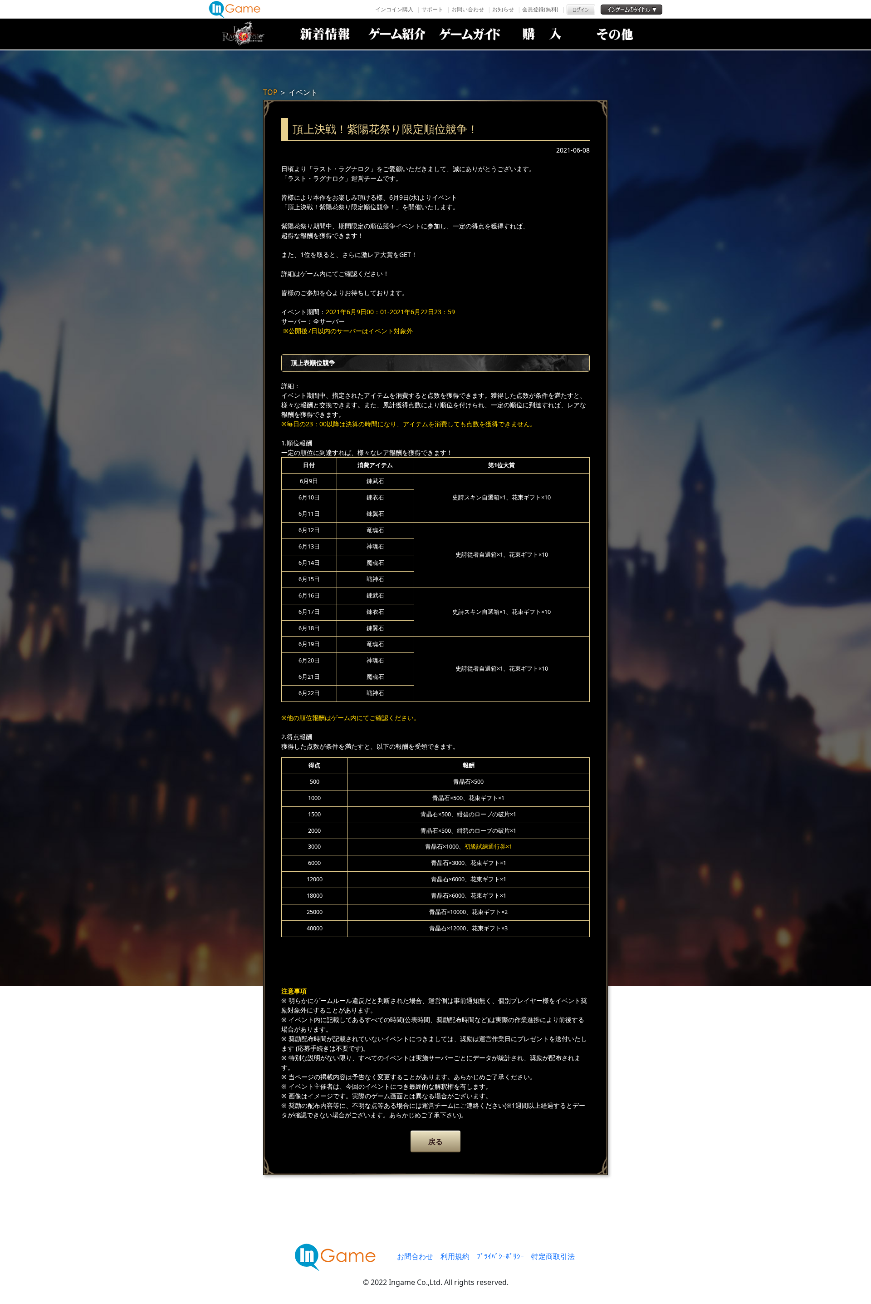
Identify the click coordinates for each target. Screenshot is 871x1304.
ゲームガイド (470, 34)
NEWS (324, 34)
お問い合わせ (467, 9)
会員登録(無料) (540, 9)
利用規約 (455, 1256)
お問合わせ (415, 1256)
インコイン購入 (394, 9)
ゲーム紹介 (397, 34)
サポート (432, 9)
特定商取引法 (553, 1256)
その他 (615, 34)
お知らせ (503, 9)
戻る (435, 1141)
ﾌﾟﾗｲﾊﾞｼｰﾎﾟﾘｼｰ (500, 1256)
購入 (542, 34)
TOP (270, 92)
